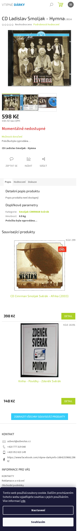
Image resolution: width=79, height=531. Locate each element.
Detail (68, 316)
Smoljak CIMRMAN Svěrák (34, 212)
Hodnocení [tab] (20, 182)
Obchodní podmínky (13, 485)
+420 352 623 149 (16, 452)
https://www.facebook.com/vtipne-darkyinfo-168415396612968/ (41, 459)
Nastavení (38, 510)
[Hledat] (51, 4)
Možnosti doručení (12, 137)
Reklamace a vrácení (13, 481)
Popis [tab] (8, 182)
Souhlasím (38, 522)
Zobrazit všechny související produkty (39, 416)
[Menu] (70, 4)
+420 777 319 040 (16, 447)
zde (23, 501)
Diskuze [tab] (32, 182)
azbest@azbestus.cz (19, 441)
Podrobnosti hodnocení (46, 24)
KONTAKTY (8, 476)
